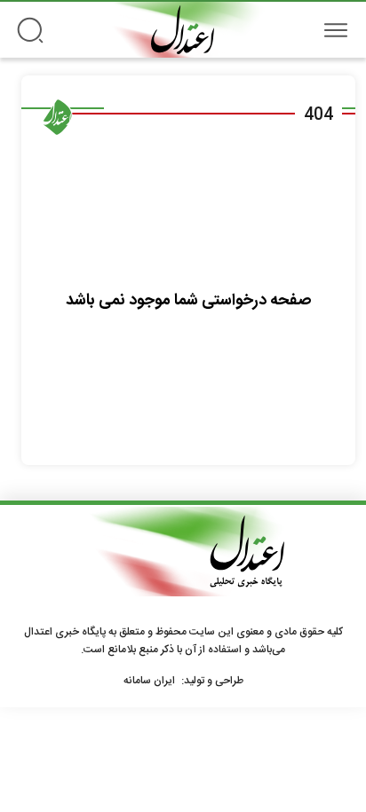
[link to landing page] (183, 30)
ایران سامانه (149, 681)
